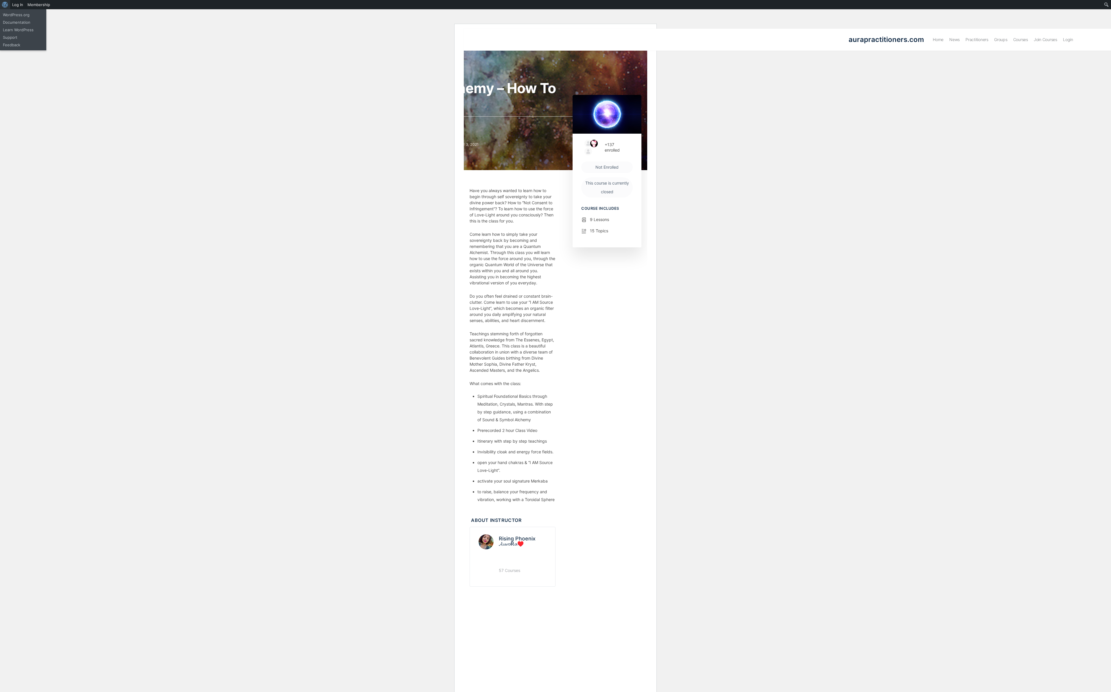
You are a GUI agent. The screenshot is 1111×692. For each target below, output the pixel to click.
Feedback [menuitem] (11, 45)
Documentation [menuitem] (16, 22)
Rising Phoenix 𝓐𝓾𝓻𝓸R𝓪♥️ (517, 541)
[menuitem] (5, 4)
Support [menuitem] (10, 37)
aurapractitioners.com (886, 39)
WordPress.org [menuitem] (16, 14)
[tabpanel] (513, 345)
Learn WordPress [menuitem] (18, 29)
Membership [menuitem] (38, 4)
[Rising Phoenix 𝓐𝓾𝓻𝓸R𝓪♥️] (486, 541)
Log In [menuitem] (17, 4)
